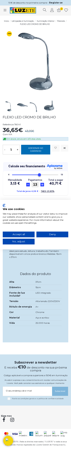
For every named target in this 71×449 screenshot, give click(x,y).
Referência (8, 124)
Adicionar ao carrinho (35, 149)
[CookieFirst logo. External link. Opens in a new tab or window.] (4, 205)
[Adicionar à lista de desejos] (56, 148)
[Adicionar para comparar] (64, 148)
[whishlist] (66, 10)
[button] (8, 440)
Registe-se (56, 2)
